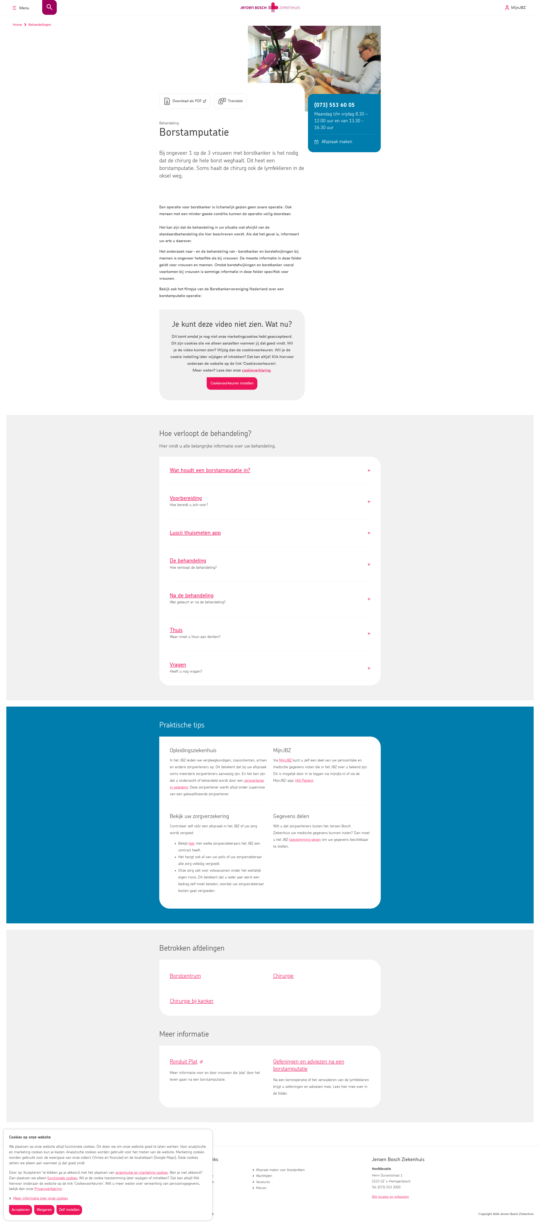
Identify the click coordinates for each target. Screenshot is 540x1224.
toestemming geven (305, 840)
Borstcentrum (185, 976)
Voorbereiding (270, 501)
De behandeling (270, 564)
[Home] (270, 7)
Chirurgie (283, 976)
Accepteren (21, 1210)
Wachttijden (264, 1176)
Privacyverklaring (48, 1189)
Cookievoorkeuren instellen (232, 383)
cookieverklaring (256, 370)
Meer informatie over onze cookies (40, 1198)
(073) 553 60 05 (334, 105)
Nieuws (261, 1188)
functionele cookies (62, 1178)
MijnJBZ (285, 760)
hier (192, 843)
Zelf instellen (69, 1210)
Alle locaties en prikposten (390, 1196)
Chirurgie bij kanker (192, 1001)
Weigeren (44, 1210)
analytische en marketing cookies (142, 1173)
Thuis (270, 633)
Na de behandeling (270, 599)
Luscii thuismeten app (270, 533)
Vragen (270, 668)
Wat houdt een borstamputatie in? (270, 470)
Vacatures (263, 1182)
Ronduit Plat (183, 1061)
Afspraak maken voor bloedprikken (280, 1170)
